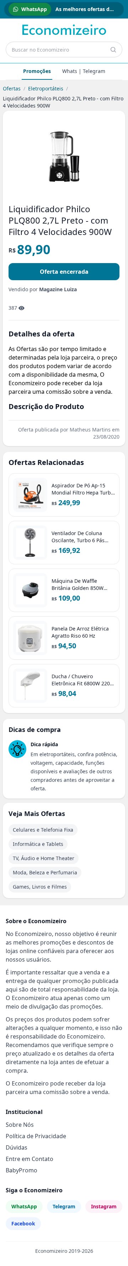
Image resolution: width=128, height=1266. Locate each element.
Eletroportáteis (45, 88)
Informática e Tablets (38, 844)
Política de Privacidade (36, 1136)
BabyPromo (21, 1170)
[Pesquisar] (113, 49)
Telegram (64, 1206)
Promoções (37, 71)
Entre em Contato (29, 1159)
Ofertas (12, 88)
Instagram (104, 1206)
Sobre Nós (20, 1125)
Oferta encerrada (64, 272)
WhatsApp (24, 1206)
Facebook (23, 1223)
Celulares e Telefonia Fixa (43, 829)
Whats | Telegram (83, 71)
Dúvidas (16, 1147)
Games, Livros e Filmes (40, 886)
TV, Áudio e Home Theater (43, 858)
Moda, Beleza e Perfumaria (45, 872)
